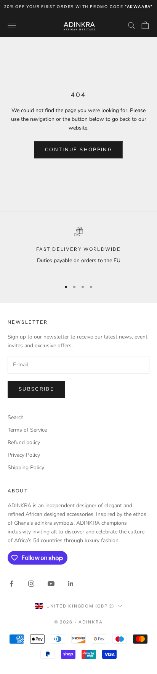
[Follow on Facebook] (11, 583)
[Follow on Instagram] (31, 583)
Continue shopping (78, 149)
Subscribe (36, 389)
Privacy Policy (24, 455)
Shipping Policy (26, 467)
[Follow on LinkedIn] (71, 583)
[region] (78, 250)
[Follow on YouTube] (51, 583)
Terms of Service (27, 430)
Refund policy (24, 442)
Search (16, 417)
